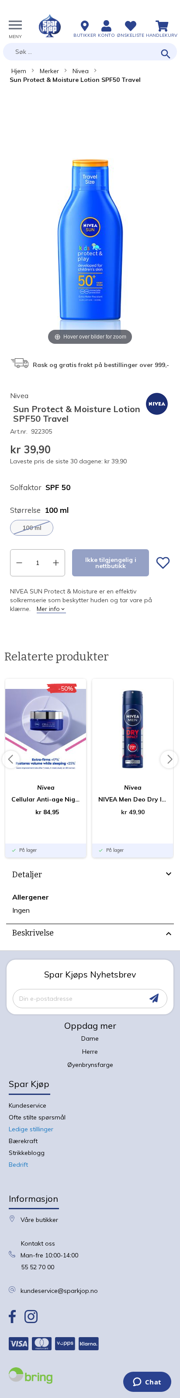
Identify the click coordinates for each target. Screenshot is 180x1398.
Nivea (81, 71)
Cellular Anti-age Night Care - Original (45, 799)
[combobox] (90, 51)
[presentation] (90, 876)
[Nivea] (157, 415)
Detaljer (27, 874)
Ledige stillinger (31, 1129)
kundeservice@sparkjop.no (59, 1291)
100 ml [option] (32, 528)
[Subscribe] (154, 998)
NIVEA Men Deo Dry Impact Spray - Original (132, 799)
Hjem (18, 71)
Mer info (48, 609)
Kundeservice (27, 1105)
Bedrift (18, 1165)
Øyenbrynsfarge (90, 1065)
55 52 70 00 (37, 1267)
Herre (90, 1052)
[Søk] (165, 54)
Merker (49, 71)
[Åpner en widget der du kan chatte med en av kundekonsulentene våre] (147, 1383)
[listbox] (90, 528)
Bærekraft (23, 1141)
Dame (90, 1038)
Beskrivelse (33, 933)
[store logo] (50, 25)
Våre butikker (39, 1220)
